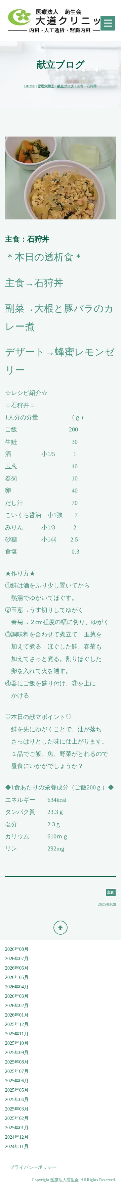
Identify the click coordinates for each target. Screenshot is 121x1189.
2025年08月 (17, 1062)
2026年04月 (17, 986)
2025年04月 (17, 1099)
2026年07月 (17, 958)
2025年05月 (17, 1090)
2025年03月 (17, 1109)
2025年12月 (17, 1024)
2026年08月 (17, 949)
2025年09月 (17, 1052)
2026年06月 (17, 968)
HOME (29, 86)
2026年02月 (17, 1005)
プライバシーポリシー (33, 1167)
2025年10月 (17, 1043)
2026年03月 (17, 996)
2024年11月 (17, 1146)
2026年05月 (17, 977)
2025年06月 (17, 1080)
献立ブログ (65, 86)
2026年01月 (17, 1015)
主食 (110, 892)
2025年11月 (17, 1033)
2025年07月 (17, 1071)
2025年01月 (17, 1127)
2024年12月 (17, 1137)
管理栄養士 (46, 86)
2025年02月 (17, 1118)
